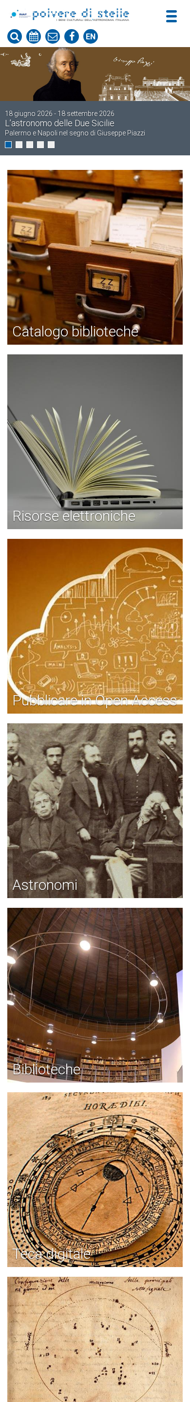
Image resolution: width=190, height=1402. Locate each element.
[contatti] (52, 36)
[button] (8, 144)
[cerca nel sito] (14, 36)
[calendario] (33, 36)
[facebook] (71, 36)
